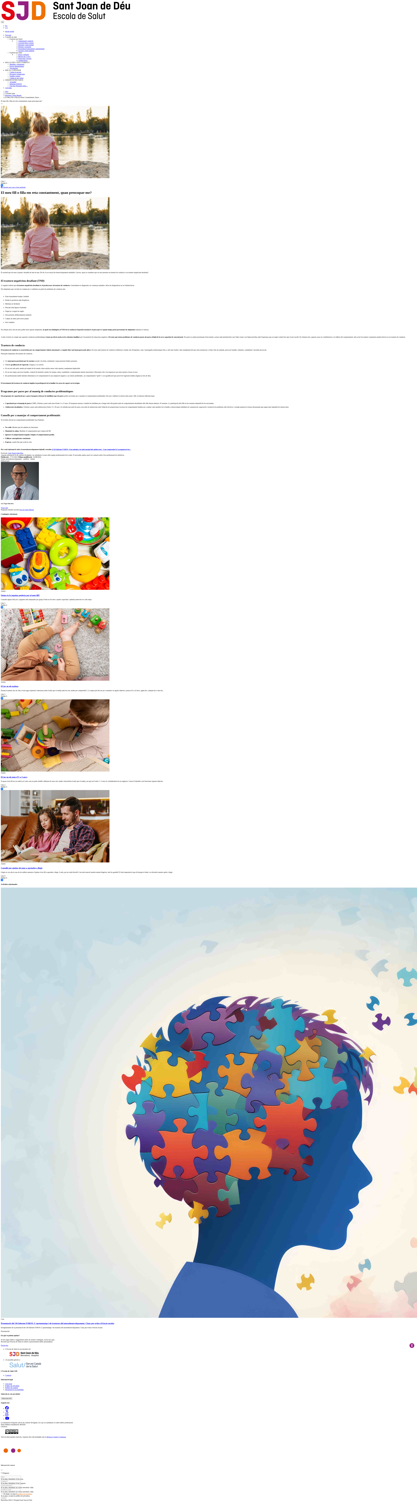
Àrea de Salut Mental (26, 510)
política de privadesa (25, 1494)
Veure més (4, 508)
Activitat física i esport (26, 43)
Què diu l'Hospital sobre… (19, 86)
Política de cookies (11, 1388)
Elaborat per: (5, 461)
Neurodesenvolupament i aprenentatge (31, 49)
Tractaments (14, 68)
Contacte (8, 1375)
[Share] (208, 185)
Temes (3, 459)
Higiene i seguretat (24, 47)
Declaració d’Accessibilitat (14, 1390)
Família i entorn (15, 76)
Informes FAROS (16, 84)
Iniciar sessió (9, 31)
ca (2, 22)
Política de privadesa (12, 1386)
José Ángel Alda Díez (15, 453)
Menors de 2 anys (24, 57)
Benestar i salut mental (26, 45)
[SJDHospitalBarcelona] (7, 1408)
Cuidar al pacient (15, 72)
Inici (6, 91)
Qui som (8, 35)
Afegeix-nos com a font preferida (14, 187)
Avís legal (8, 1384)
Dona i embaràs (23, 55)
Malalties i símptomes (17, 64)
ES (6, 26)
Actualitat (13, 82)
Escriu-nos (4, 1345)
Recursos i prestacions (17, 74)
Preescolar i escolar (24, 58)
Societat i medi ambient (26, 51)
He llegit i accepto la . (17, 1494)
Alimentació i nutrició (25, 41)
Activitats (8, 88)
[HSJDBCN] (7, 1419)
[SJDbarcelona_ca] (7, 1412)
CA (6, 28)
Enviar (4, 1498)
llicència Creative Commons (56, 1437)
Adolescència (22, 60)
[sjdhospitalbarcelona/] (6, 1415)
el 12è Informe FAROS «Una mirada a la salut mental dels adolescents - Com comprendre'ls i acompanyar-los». (91, 449)
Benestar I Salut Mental (13, 95)
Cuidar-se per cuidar (16, 78)
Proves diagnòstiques (17, 66)
